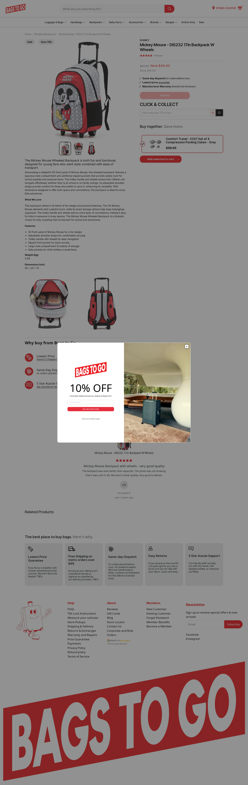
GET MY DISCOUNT (90, 409)
